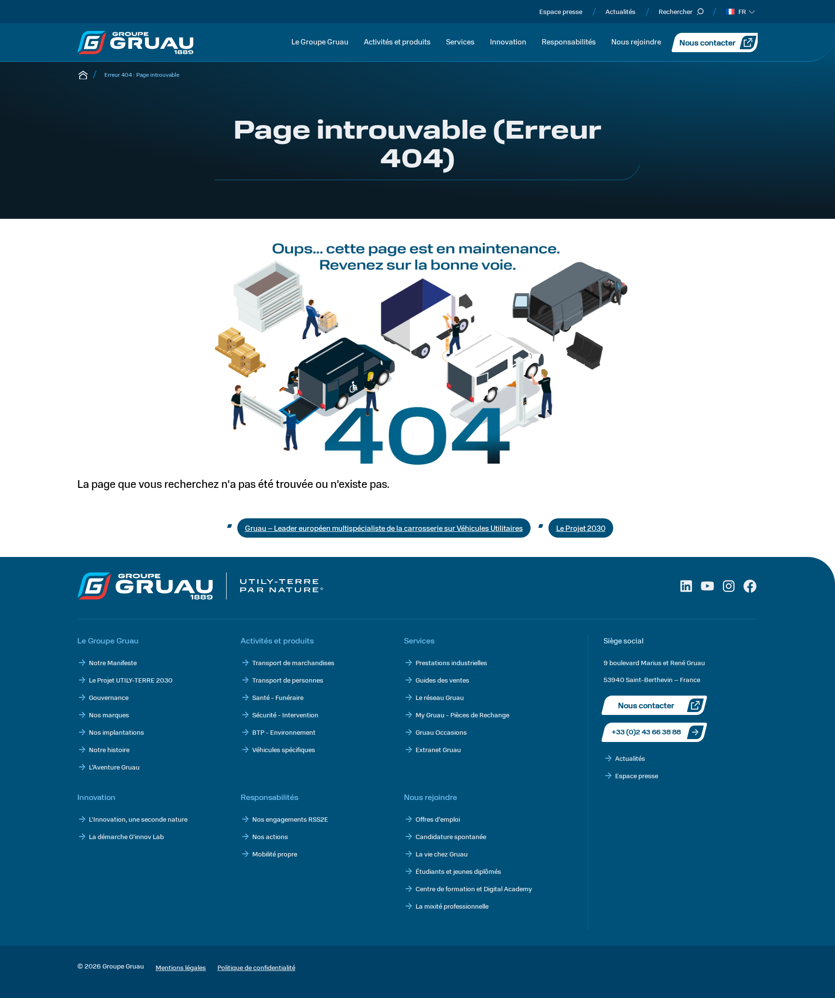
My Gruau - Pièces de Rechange (462, 714)
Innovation (508, 41)
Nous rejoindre (636, 41)
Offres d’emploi (438, 819)
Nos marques (109, 714)
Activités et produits (397, 41)
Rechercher (675, 11)
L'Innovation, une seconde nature (138, 819)
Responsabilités (569, 41)
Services (460, 41)
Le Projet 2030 (580, 528)
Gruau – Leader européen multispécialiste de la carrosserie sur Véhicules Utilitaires (384, 528)
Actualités (620, 11)
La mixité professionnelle (452, 906)
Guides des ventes (442, 679)
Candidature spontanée (451, 836)
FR (742, 11)
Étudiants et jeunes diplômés (458, 871)
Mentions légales (181, 967)
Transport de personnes (287, 679)
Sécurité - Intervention (285, 714)
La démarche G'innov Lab (126, 836)
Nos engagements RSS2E (290, 819)
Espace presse (560, 11)
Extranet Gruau (438, 749)
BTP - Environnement (284, 732)
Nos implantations (116, 732)
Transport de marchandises (293, 662)
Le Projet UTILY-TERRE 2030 (131, 679)
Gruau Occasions (441, 732)
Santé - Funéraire (277, 697)
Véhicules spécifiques (283, 749)
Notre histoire (109, 749)
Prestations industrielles (451, 662)
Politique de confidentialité (256, 967)
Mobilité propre (274, 853)
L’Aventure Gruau (114, 766)
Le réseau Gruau (440, 697)
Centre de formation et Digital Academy (474, 888)
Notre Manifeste (113, 662)
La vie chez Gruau (442, 853)
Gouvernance (109, 697)
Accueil (83, 74)
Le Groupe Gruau (319, 41)
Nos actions (270, 836)
